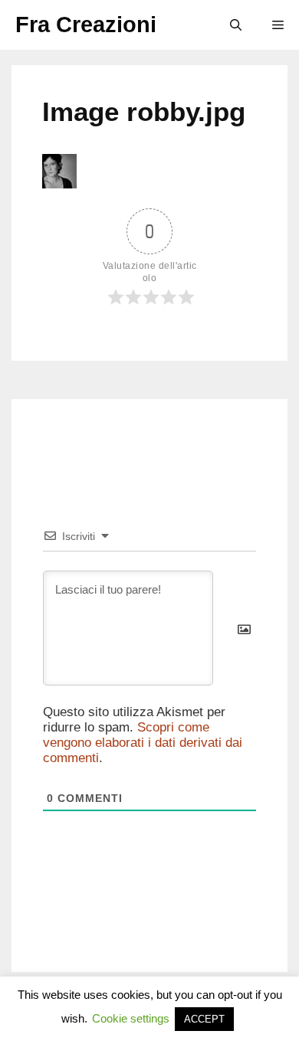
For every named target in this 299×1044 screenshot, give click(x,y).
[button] (236, 25)
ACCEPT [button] (204, 1019)
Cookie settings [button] (130, 1018)
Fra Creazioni (85, 24)
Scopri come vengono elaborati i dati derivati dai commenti (142, 742)
